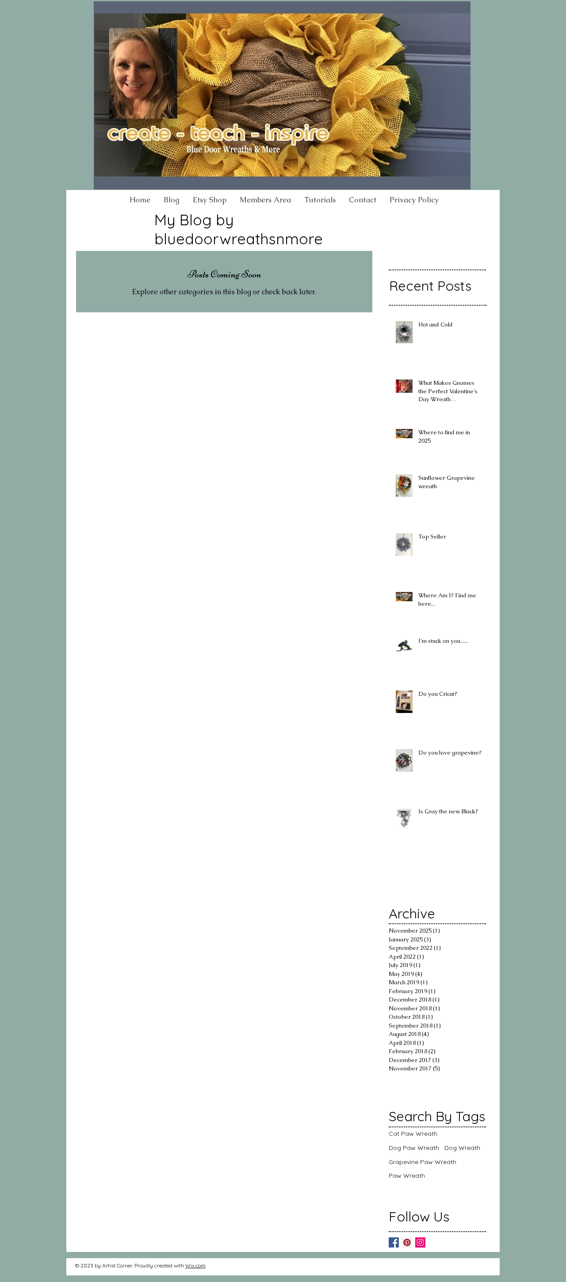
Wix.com (195, 1265)
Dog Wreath (462, 1148)
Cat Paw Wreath (413, 1134)
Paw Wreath (407, 1176)
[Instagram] (420, 1242)
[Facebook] (394, 1242)
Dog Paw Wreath (414, 1148)
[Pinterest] (407, 1242)
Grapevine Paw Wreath (422, 1162)
